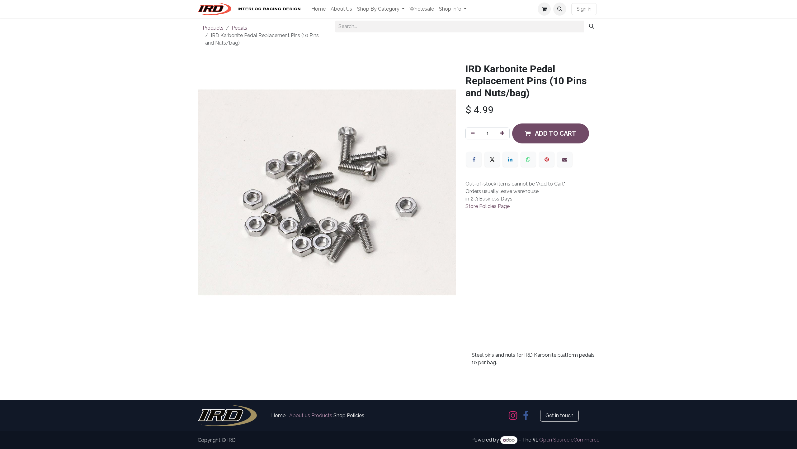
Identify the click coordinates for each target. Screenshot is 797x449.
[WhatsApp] (528, 159)
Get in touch (559, 415)
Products (213, 28)
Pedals (239, 28)
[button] (559, 9)
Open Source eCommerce (569, 440)
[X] (492, 159)
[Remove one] (472, 133)
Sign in (584, 9)
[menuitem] (318, 9)
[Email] (564, 159)
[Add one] (502, 133)
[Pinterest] (546, 159)
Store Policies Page (487, 206)
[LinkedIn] (510, 159)
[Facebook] (473, 159)
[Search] (591, 26)
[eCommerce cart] (544, 9)
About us (299, 415)
